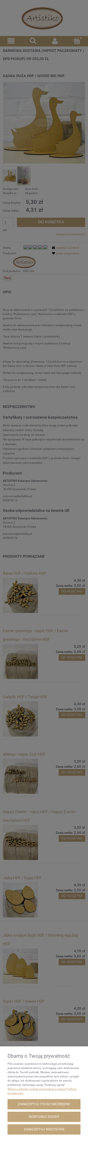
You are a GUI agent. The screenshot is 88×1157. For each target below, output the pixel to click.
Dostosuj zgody (44, 1116)
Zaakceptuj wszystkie (44, 1129)
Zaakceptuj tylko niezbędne (44, 1104)
